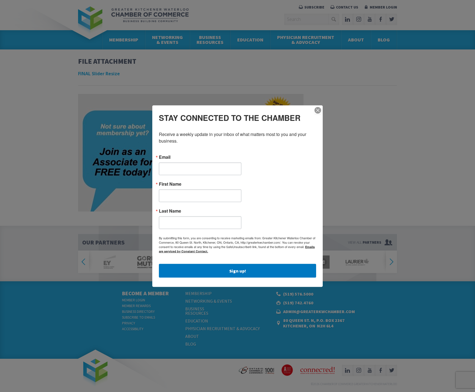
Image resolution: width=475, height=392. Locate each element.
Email (164, 157)
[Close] (317, 110)
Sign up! (237, 270)
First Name (170, 184)
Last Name (170, 210)
